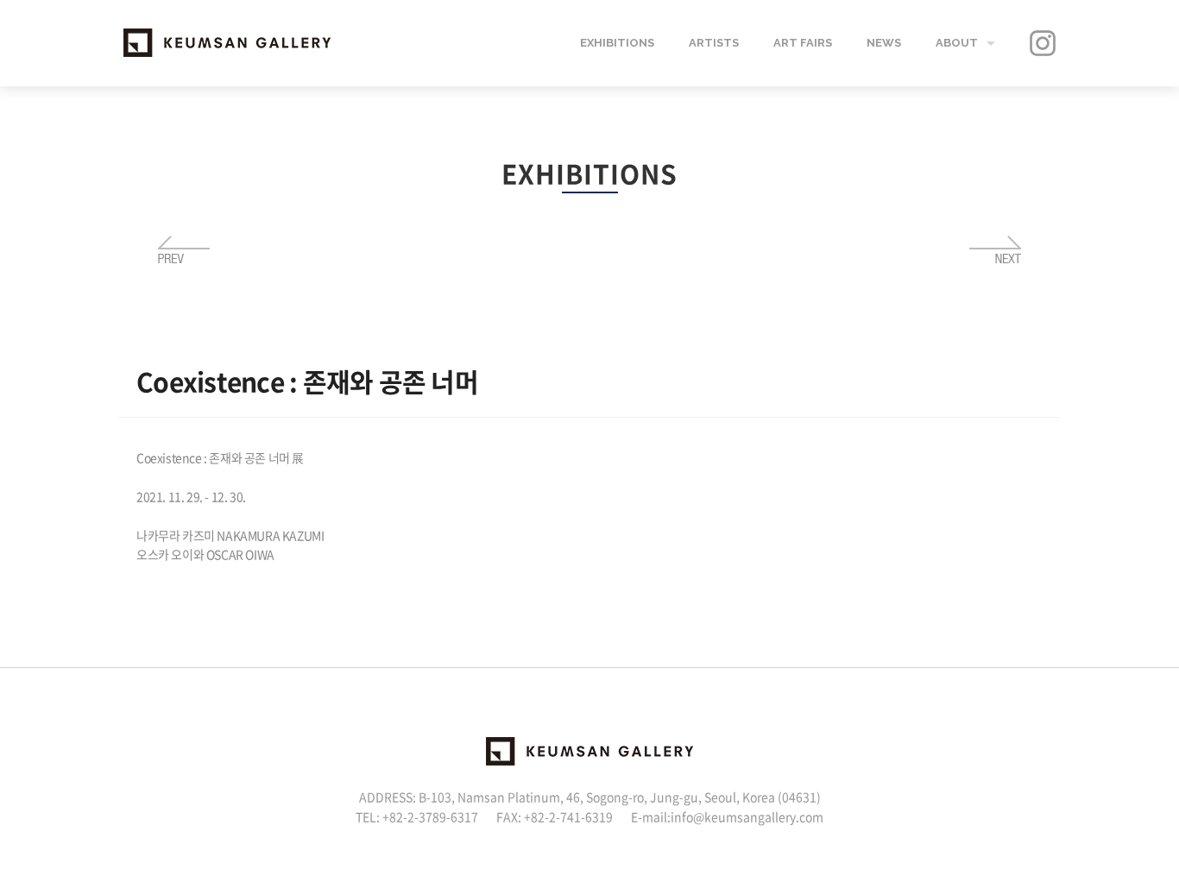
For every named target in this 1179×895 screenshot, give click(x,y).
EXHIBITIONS (617, 42)
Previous (184, 250)
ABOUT (957, 42)
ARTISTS (714, 42)
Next (995, 250)
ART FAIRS (802, 42)
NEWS (884, 42)
